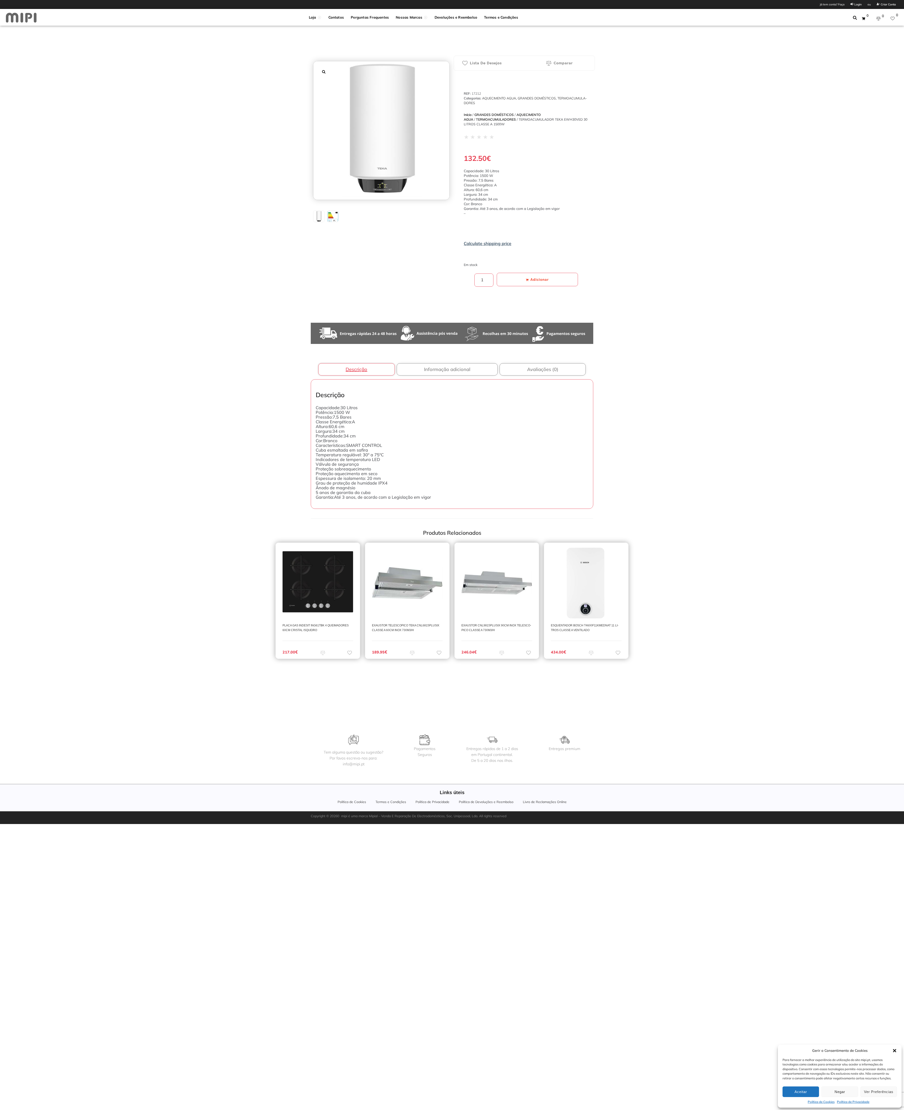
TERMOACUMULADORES (496, 119)
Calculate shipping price (487, 243)
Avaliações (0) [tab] (542, 369)
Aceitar (801, 1092)
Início (468, 115)
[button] (894, 1050)
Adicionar (539, 280)
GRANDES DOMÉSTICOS (537, 98)
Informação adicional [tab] (447, 369)
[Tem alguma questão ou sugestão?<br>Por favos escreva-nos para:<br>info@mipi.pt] (353, 740)
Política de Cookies (821, 1102)
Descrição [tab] (356, 369)
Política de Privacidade (853, 1102)
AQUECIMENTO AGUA (499, 98)
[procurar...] (855, 18)
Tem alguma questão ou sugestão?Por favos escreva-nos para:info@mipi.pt (353, 758)
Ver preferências (878, 1092)
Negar (840, 1092)
